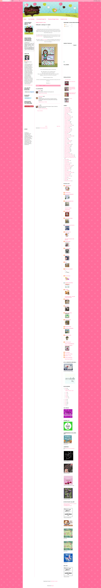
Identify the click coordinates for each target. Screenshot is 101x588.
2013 (66, 399)
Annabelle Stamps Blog (69, 282)
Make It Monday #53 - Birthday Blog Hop (72, 93)
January (67, 397)
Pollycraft (66, 159)
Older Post (58, 126)
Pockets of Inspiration (68, 357)
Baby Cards (66, 114)
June (66, 393)
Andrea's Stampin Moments (69, 343)
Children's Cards (67, 121)
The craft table (67, 352)
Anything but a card (68, 112)
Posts (66, 24)
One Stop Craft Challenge (69, 328)
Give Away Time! (67, 79)
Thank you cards (67, 171)
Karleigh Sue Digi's (39, 36)
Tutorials (66, 177)
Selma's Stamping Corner (69, 201)
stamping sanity (67, 211)
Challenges (66, 120)
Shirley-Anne (41, 96)
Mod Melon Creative (54, 581)
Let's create (67, 255)
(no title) (70, 98)
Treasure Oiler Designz (68, 218)
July (66, 392)
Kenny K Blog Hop (72, 81)
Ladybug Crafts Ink (67, 145)
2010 (66, 403)
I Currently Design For (41, 19)
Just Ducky (67, 299)
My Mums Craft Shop (68, 153)
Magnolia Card (67, 147)
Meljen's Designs (67, 151)
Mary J (40, 90)
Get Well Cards (67, 137)
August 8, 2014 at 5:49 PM (43, 93)
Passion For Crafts (68, 335)
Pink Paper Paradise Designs (69, 156)
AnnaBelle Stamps (67, 109)
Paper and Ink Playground (69, 194)
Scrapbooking (67, 164)
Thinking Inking (67, 209)
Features (66, 133)
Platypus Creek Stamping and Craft (70, 157)
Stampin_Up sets (67, 167)
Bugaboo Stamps (67, 118)
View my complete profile (28, 85)
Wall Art (66, 179)
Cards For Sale (64, 19)
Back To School (67, 115)
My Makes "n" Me (68, 355)
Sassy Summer (45, 39)
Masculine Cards (67, 150)
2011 (66, 402)
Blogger (52, 585)
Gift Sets (66, 138)
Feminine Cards (67, 134)
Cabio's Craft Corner (68, 312)
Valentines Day (67, 178)
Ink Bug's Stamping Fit (68, 345)
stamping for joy (67, 192)
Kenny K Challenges (68, 144)
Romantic (66, 161)
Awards (66, 113)
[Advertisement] (48, 118)
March (67, 396)
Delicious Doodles (67, 126)
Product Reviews (67, 160)
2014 (66, 388)
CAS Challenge (67, 119)
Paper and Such (67, 275)
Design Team (67, 127)
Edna (66, 262)
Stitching (66, 170)
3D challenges (67, 107)
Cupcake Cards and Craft (69, 125)
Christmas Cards (67, 122)
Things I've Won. (67, 173)
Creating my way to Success (69, 225)
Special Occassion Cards (69, 165)
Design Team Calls (68, 128)
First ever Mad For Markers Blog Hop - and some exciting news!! (72, 88)
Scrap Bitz (66, 289)
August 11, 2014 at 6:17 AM (43, 108)
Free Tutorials (31, 19)
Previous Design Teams (53, 19)
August (67, 389)
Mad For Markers (67, 146)
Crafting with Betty (68, 185)
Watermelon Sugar (68, 326)
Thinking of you (67, 174)
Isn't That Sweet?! (68, 342)
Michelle (40, 85)
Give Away (66, 139)
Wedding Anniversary (68, 180)
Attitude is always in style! (69, 390)
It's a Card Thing (67, 248)
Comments (67, 26)
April (66, 395)
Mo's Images (67, 152)
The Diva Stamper (68, 319)
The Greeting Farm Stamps (69, 172)
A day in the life (67, 108)
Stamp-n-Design (67, 241)
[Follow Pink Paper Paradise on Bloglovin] (29, 92)
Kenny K (66, 143)
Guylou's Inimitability (68, 140)
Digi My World (67, 132)
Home (25, 19)
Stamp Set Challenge (68, 166)
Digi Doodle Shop (67, 131)
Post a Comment (40, 110)
